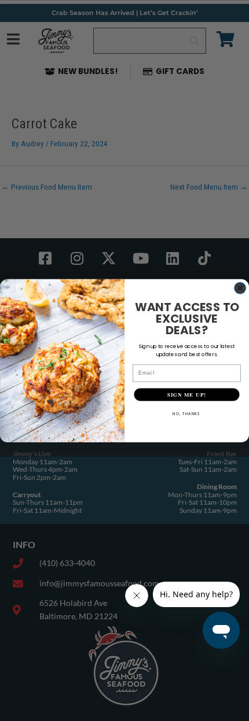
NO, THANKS (187, 413)
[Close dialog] (240, 288)
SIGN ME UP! (186, 394)
